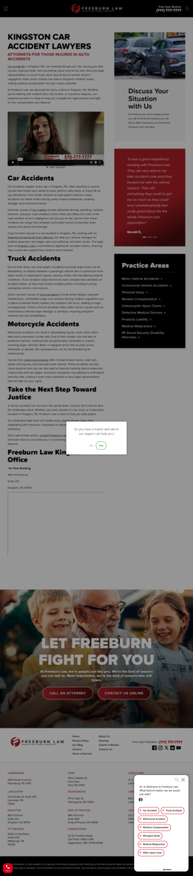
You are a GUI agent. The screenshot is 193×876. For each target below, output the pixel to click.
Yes (101, 445)
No (91, 445)
